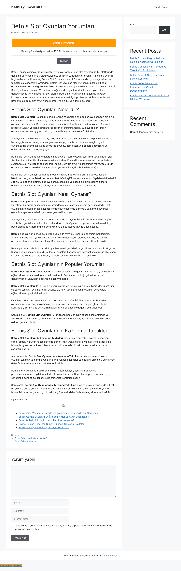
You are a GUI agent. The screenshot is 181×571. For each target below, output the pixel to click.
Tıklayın (64, 61)
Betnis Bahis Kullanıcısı (25, 441)
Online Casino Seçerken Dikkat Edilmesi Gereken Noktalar (51, 424)
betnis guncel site (27, 7)
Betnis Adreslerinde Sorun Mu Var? (31, 438)
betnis (17, 435)
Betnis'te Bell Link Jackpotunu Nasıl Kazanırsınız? (46, 420)
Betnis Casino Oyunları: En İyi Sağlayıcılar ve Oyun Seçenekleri (54, 416)
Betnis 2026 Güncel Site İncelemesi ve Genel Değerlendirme (144, 87)
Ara (132, 24)
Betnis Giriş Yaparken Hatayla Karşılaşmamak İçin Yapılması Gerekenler (59, 413)
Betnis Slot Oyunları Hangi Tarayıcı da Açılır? (44, 427)
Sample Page (160, 7)
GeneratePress (109, 555)
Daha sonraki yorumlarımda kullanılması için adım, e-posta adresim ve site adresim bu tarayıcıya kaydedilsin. (63, 527)
